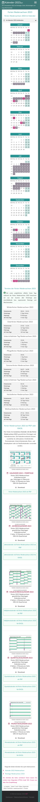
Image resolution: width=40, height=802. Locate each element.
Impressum (9, 797)
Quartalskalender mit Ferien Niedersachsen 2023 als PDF (20, 678)
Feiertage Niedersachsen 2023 (15, 774)
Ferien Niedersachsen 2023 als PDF (20, 492)
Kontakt (31, 797)
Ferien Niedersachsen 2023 (21, 457)
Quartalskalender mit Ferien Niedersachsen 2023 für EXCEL (20, 688)
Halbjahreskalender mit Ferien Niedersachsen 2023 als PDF (20, 612)
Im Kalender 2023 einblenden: (15, 20)
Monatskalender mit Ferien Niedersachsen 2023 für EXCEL (20, 754)
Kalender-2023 (12, 2)
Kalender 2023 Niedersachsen (14, 770)
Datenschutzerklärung (21, 797)
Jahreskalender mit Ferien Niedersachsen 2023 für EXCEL (20, 556)
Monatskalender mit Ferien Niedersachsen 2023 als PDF (20, 744)
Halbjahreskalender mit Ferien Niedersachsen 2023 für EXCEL (20, 622)
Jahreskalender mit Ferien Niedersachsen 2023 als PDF (20, 546)
